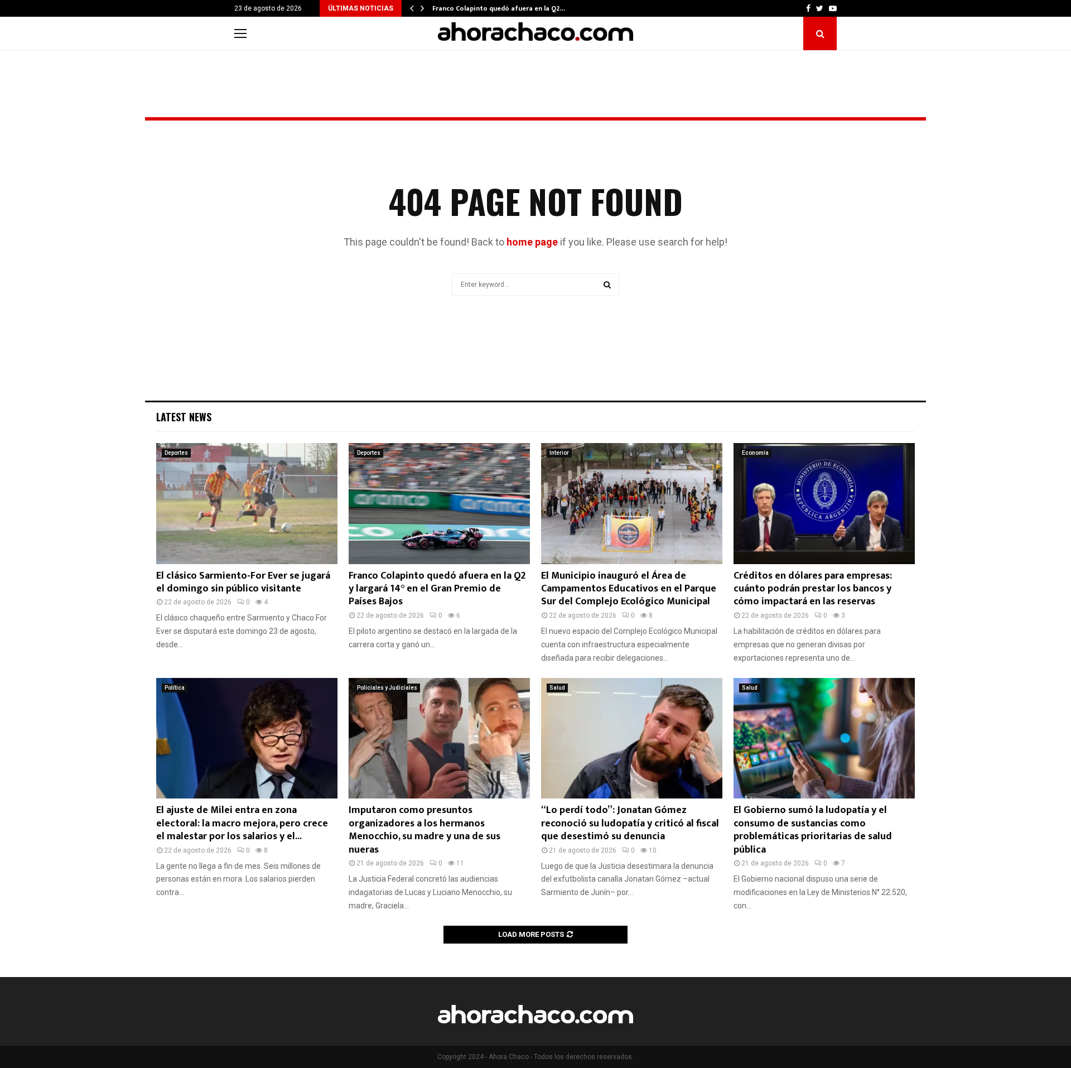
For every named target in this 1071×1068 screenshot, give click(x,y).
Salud (557, 688)
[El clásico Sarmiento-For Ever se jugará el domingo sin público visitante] (246, 503)
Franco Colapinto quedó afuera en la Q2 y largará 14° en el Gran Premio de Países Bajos (437, 588)
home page (532, 242)
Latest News (183, 417)
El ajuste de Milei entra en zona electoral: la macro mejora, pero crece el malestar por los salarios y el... (242, 823)
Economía (755, 453)
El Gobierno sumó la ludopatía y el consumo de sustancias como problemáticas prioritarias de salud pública (813, 830)
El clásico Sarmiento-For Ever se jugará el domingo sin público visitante (243, 582)
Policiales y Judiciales (387, 688)
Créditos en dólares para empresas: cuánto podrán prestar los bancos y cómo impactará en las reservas (813, 588)
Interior (559, 453)
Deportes (176, 453)
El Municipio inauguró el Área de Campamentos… (510, 8)
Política (175, 688)
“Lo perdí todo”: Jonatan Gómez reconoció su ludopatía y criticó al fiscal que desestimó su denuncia (630, 823)
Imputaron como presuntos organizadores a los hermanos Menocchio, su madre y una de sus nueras (424, 830)
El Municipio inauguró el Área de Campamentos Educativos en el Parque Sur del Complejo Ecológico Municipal (628, 588)
